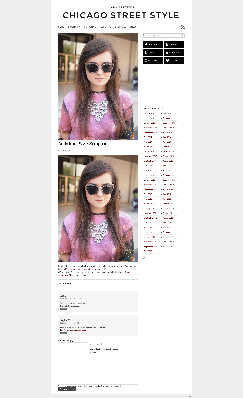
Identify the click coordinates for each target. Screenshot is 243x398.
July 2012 (148, 194)
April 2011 (167, 228)
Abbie (63, 296)
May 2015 (167, 113)
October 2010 (168, 242)
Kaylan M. (65, 320)
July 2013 (148, 166)
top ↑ (190, 396)
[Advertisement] (164, 85)
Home (61, 27)
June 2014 (167, 137)
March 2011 (148, 232)
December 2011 (169, 209)
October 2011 (168, 213)
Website (93, 353)
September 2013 (150, 161)
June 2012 (167, 194)
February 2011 (168, 232)
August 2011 (168, 218)
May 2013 (148, 170)
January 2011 (149, 237)
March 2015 (149, 118)
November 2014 (150, 128)
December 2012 (169, 180)
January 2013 (149, 180)
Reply (63, 309)
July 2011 (148, 223)
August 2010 (168, 247)
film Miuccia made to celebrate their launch (80, 269)
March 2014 (149, 147)
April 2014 (167, 142)
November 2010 (150, 242)
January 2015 (149, 123)
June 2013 (167, 166)
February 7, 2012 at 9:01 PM (71, 323)
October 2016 (149, 113)
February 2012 (168, 204)
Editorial (106, 27)
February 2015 (168, 118)
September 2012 (150, 189)
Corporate (90, 27)
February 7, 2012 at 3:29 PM (71, 299)
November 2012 (150, 185)
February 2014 (168, 147)
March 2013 (149, 175)
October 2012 (168, 185)
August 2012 (168, 189)
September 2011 (150, 218)
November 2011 (150, 213)
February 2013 (168, 175)
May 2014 (148, 142)
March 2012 (149, 204)
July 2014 (148, 137)
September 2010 (150, 247)
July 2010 (148, 251)
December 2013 (169, 151)
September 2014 (150, 132)
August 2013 (168, 161)
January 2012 (149, 209)
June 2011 (167, 223)
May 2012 (148, 199)
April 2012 (167, 199)
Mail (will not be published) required (104, 349)
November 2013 (150, 156)
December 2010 (169, 237)
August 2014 (168, 132)
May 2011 (148, 228)
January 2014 (149, 151)
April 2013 (167, 170)
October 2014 (168, 128)
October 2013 (168, 156)
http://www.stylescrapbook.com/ (73, 330)
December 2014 (169, 123)
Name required (96, 344)
